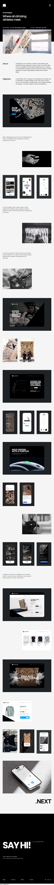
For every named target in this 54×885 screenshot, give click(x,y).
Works (22, 879)
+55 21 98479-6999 (39, 841)
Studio (4, 879)
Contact (31, 879)
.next (43, 801)
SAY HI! (17, 845)
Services (13, 879)
